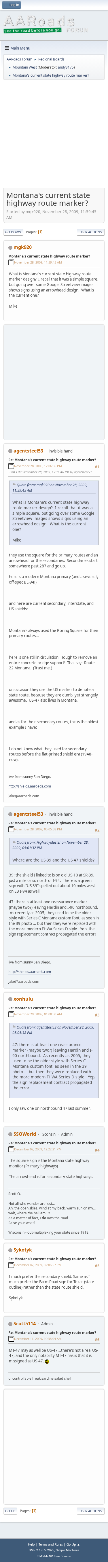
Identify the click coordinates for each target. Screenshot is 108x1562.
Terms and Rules (51, 1544)
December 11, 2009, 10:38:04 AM (38, 1338)
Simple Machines (67, 1550)
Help (31, 1544)
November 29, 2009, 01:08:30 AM (38, 1014)
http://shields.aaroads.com (29, 786)
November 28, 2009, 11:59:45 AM (38, 262)
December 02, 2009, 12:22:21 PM (38, 1149)
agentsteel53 (28, 451)
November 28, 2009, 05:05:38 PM (38, 829)
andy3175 (66, 67)
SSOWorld (25, 1134)
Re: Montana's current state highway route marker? (52, 459)
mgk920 (23, 247)
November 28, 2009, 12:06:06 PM (38, 466)
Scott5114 (25, 1323)
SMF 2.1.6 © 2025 (41, 1550)
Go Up (10, 1511)
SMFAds (42, 1556)
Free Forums (62, 1556)
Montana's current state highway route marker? (49, 256)
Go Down (13, 232)
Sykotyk (23, 1250)
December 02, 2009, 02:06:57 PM (38, 1265)
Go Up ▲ (73, 1544)
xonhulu (23, 999)
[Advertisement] (54, 136)
